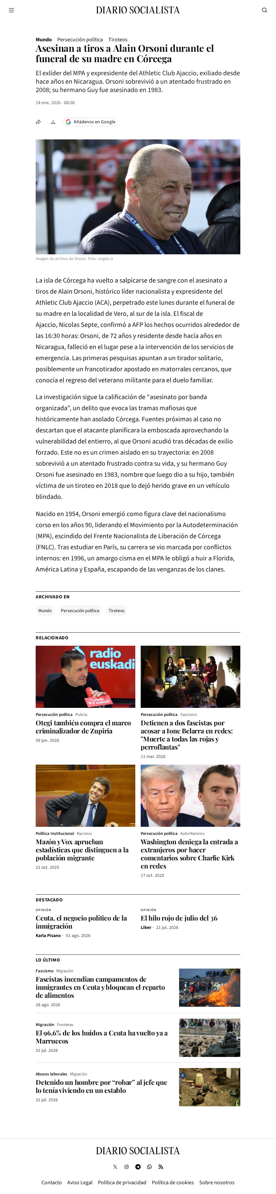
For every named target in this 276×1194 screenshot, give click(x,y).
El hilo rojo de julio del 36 (179, 917)
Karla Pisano (48, 935)
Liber (146, 927)
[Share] (38, 122)
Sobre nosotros (217, 1182)
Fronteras (65, 1024)
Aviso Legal (80, 1182)
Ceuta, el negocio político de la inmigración (81, 921)
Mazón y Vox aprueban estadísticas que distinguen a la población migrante (82, 849)
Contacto (51, 1182)
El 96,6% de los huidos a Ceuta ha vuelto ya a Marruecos (102, 1036)
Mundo (44, 39)
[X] (115, 1166)
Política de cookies (173, 1182)
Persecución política (80, 39)
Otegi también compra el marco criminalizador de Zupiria (83, 726)
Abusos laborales (51, 1074)
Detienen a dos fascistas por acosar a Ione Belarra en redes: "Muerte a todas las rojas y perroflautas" (187, 734)
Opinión (43, 910)
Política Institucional (55, 833)
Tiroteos (118, 39)
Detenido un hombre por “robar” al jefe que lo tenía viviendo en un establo (101, 1086)
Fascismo (188, 714)
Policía (81, 714)
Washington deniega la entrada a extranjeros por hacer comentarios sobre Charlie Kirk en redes (189, 853)
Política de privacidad (122, 1182)
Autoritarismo (192, 833)
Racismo (84, 833)
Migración (64, 971)
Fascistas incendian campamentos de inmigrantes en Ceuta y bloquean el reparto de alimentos (100, 986)
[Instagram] (126, 1166)
